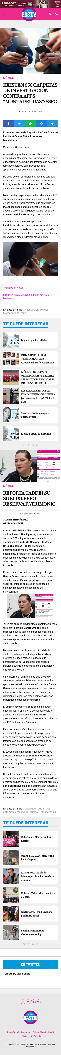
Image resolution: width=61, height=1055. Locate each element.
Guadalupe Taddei (33, 808)
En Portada (36, 1036)
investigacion (31, 309)
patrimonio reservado (16, 812)
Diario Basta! (13, 1032)
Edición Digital (39, 1032)
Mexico (44, 309)
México (25, 1036)
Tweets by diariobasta (16, 973)
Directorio (25, 1032)
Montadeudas (11, 313)
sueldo (34, 812)
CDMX (51, 1032)
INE (48, 808)
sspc (23, 313)
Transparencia (47, 812)
